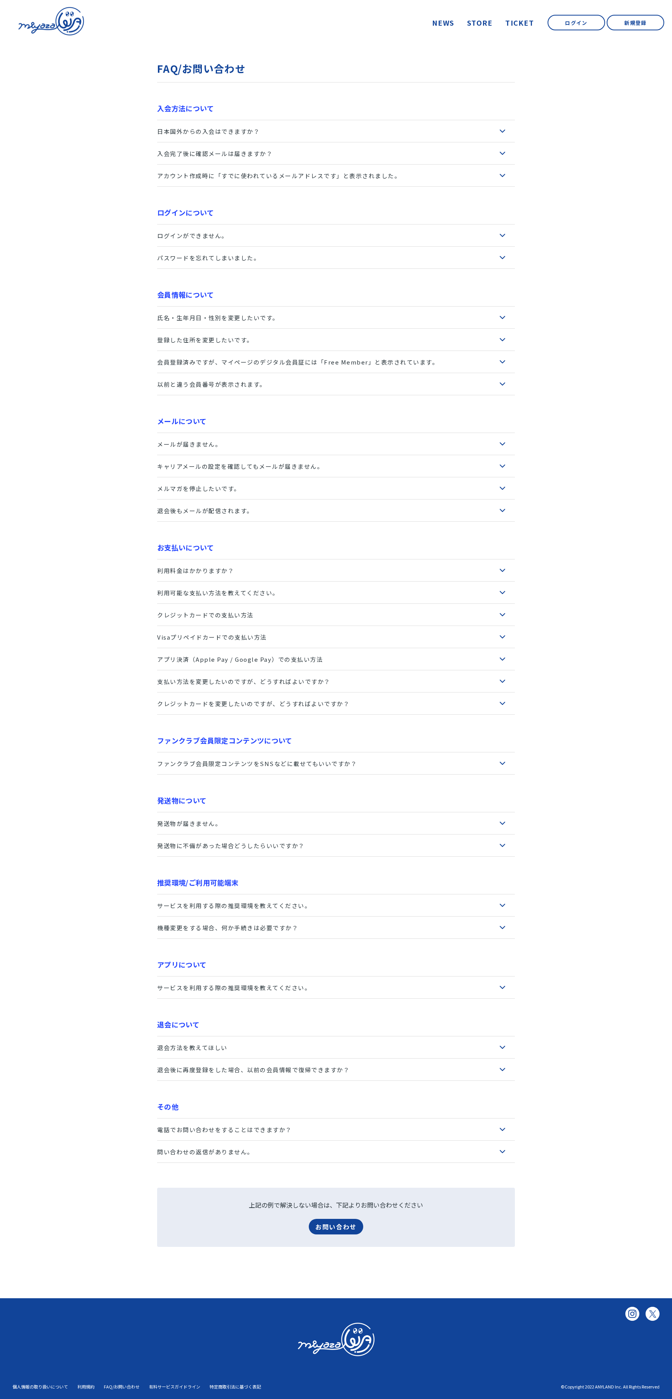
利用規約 (85, 1386)
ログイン (576, 22)
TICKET (519, 22)
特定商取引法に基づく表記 (235, 1386)
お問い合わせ (336, 1226)
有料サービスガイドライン (174, 1386)
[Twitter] (653, 1314)
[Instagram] (632, 1314)
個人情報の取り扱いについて (40, 1386)
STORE (479, 22)
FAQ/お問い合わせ (122, 1386)
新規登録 (635, 22)
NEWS (443, 22)
